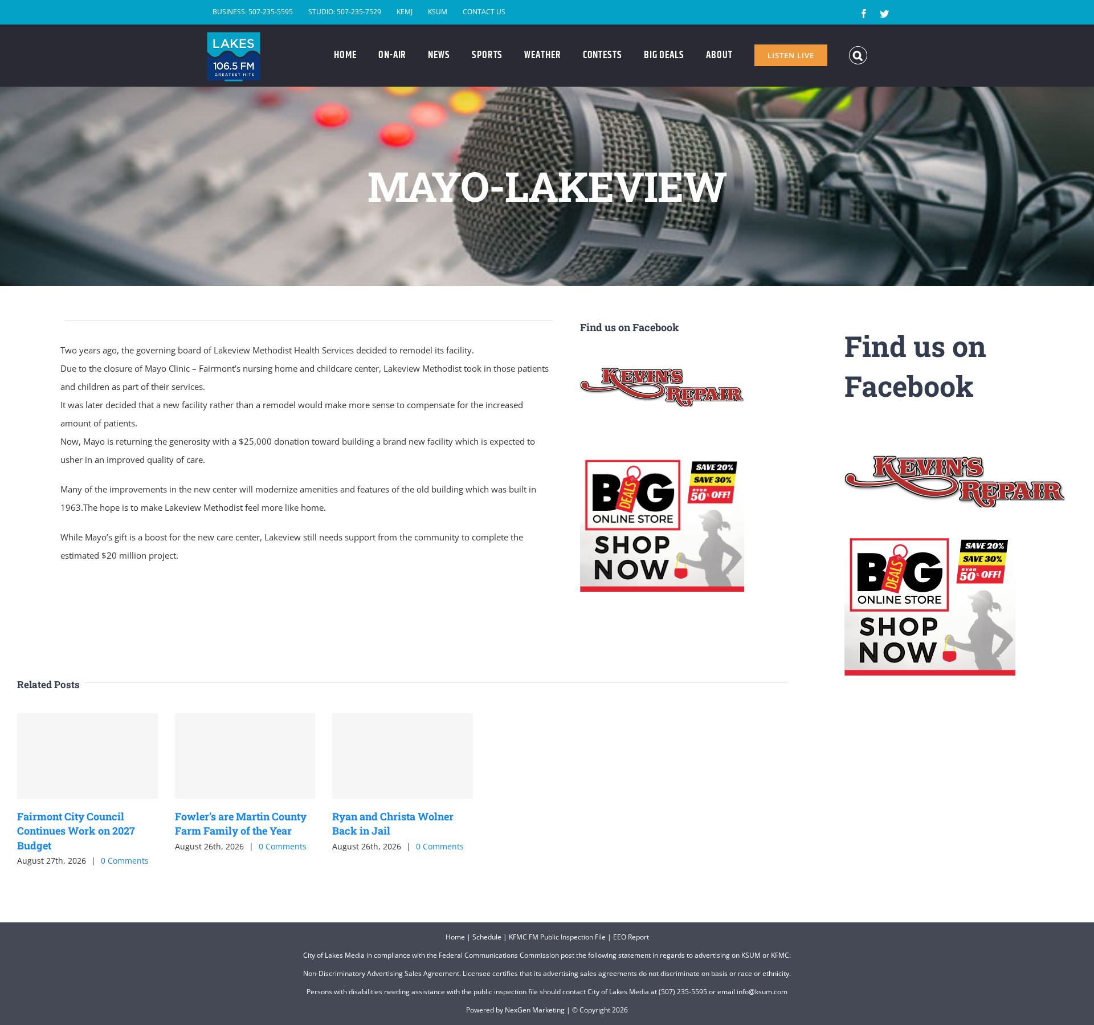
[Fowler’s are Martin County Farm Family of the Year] (245, 756)
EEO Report (631, 937)
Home (455, 937)
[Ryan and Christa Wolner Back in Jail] (402, 756)
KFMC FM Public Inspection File (557, 937)
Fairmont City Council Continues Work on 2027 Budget (76, 831)
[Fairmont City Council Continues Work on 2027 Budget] (87, 756)
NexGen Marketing (535, 1010)
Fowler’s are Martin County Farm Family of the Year (241, 823)
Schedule (486, 937)
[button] (858, 55)
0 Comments (125, 860)
